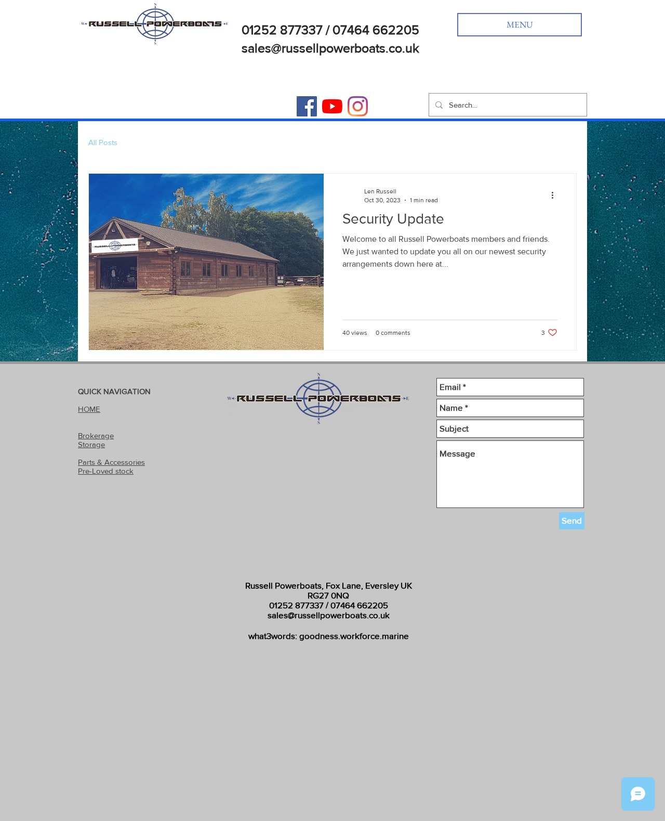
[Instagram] (358, 106)
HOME (89, 409)
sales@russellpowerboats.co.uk (329, 615)
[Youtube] (332, 106)
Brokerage (96, 435)
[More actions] (556, 195)
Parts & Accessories (111, 462)
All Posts (102, 142)
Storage (91, 444)
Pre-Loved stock (106, 470)
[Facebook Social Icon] (307, 106)
